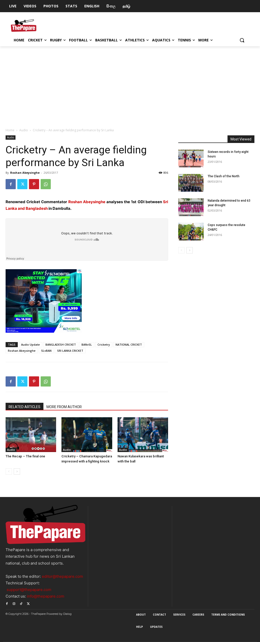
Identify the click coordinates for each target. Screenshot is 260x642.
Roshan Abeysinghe (25, 172)
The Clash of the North (223, 176)
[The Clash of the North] (191, 183)
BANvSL (87, 344)
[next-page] (17, 471)
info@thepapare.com (45, 596)
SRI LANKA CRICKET (70, 350)
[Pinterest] (34, 184)
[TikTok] (21, 603)
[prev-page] (9, 471)
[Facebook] (11, 184)
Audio (23, 130)
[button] (242, 40)
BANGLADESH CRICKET (60, 344)
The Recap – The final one (25, 456)
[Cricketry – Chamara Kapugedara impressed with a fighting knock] (86, 434)
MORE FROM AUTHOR (64, 407)
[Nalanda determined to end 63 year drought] (191, 207)
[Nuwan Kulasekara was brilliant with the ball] (143, 434)
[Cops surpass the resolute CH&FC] (191, 231)
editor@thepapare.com (62, 576)
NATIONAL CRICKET (129, 344)
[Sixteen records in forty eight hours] (191, 158)
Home (10, 130)
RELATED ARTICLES (24, 407)
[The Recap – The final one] (31, 434)
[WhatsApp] (46, 184)
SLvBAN (46, 350)
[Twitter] (22, 184)
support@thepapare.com (29, 589)
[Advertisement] (130, 84)
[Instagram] (14, 603)
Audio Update (30, 344)
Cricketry (104, 344)
